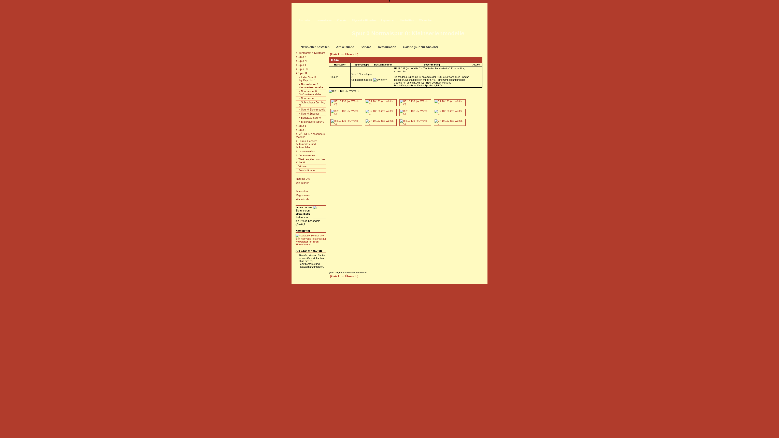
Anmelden (302, 191)
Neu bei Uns (407, 20)
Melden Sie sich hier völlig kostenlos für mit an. (311, 240)
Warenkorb (302, 199)
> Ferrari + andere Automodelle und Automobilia (306, 144)
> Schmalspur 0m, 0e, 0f (312, 104)
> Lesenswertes (305, 151)
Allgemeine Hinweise (364, 20)
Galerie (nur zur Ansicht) (420, 47)
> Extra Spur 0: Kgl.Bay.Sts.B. (308, 79)
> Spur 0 (301, 73)
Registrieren (303, 195)
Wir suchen (425, 20)
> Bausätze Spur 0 (310, 117)
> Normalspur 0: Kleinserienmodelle (311, 86)
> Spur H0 (302, 69)
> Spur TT (302, 65)
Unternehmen (323, 20)
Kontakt (341, 20)
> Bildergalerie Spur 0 (311, 121)
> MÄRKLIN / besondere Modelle (310, 135)
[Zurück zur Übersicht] (344, 54)
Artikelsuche (345, 47)
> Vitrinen (301, 166)
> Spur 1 (301, 125)
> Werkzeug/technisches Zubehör (310, 161)
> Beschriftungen (306, 170)
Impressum (387, 20)
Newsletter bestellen (315, 47)
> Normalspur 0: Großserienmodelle (310, 93)
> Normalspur (306, 98)
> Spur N (301, 60)
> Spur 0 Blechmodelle (312, 109)
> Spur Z (301, 56)
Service (366, 47)
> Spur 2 (301, 129)
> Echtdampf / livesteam (310, 52)
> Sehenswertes (305, 155)
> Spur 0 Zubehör (309, 113)
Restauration (387, 47)
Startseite (304, 20)
